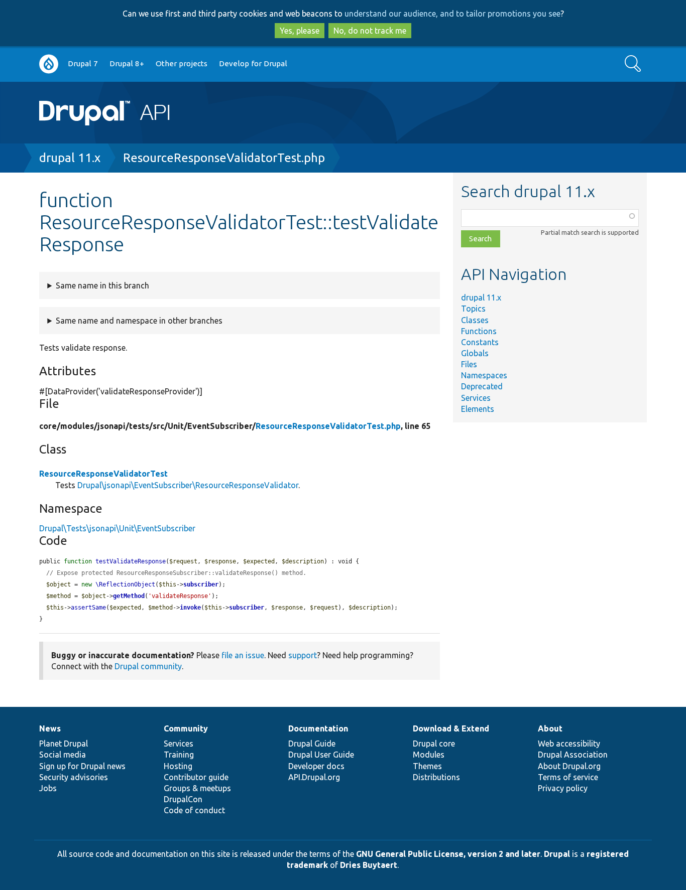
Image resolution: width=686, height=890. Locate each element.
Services (476, 397)
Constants (480, 342)
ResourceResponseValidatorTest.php (224, 158)
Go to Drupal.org (48, 64)
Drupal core (434, 743)
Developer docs (316, 766)
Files (469, 364)
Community (186, 728)
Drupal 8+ (126, 63)
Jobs (48, 788)
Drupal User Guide (321, 754)
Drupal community (148, 666)
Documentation (318, 728)
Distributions (436, 777)
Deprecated (482, 386)
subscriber (200, 584)
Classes (475, 320)
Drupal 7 (83, 63)
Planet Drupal (63, 743)
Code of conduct (194, 810)
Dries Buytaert (368, 864)
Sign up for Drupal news (82, 766)
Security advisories (73, 777)
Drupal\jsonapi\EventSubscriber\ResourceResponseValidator (187, 485)
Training (179, 754)
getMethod (129, 596)
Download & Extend (451, 728)
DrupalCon (183, 799)
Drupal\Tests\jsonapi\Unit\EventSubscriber (117, 528)
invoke (190, 607)
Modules (428, 754)
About (550, 728)
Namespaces (484, 375)
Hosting (178, 766)
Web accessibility (569, 743)
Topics (473, 308)
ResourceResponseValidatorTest (103, 473)
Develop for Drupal (253, 63)
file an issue (242, 655)
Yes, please (299, 30)
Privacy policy (563, 788)
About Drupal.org (569, 766)
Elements (477, 408)
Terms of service (568, 777)
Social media (62, 754)
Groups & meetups (197, 788)
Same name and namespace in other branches (139, 320)
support (302, 655)
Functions (479, 331)
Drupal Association (573, 754)
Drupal (557, 853)
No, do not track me (369, 30)
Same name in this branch (102, 285)
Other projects (181, 63)
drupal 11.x (69, 158)
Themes (427, 766)
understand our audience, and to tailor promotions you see (452, 13)
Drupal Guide (311, 743)
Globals (475, 353)
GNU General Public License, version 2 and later (448, 853)
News (50, 728)
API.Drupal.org (314, 777)
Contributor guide (196, 777)
